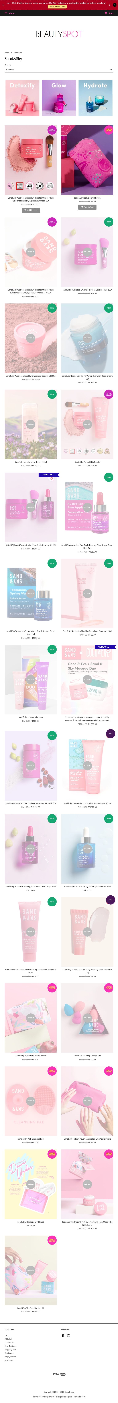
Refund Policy (79, 1397)
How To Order (10, 1346)
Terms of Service (40, 1397)
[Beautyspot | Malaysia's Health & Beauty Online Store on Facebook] (63, 1336)
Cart (110, 13)
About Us (8, 1339)
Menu (11, 13)
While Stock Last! (57, 6)
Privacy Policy (54, 1397)
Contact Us (9, 1343)
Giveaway (9, 1360)
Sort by (8, 65)
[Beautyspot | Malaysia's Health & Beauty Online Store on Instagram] (68, 1336)
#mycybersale (10, 1357)
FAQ (6, 1335)
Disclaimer (9, 1353)
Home (7, 53)
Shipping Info (10, 1350)
